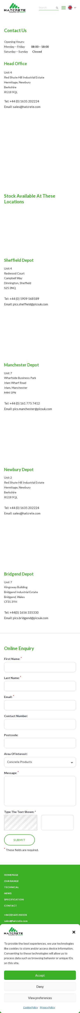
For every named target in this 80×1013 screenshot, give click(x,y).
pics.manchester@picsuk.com (32, 409)
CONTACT (10, 905)
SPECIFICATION (14, 899)
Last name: (12, 678)
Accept (40, 975)
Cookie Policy (30, 1007)
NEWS (7, 893)
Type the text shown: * (20, 812)
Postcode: (11, 735)
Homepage (11, 874)
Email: (9, 697)
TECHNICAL (11, 887)
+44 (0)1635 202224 (15, 914)
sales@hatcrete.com (26, 107)
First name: (13, 659)
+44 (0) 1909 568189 (24, 298)
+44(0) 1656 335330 (24, 612)
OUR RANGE (11, 881)
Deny (40, 986)
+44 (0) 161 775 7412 (25, 403)
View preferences (40, 998)
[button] (74, 932)
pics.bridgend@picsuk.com (30, 618)
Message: (11, 773)
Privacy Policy (47, 1007)
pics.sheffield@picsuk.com (30, 304)
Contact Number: (16, 716)
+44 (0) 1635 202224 (24, 101)
